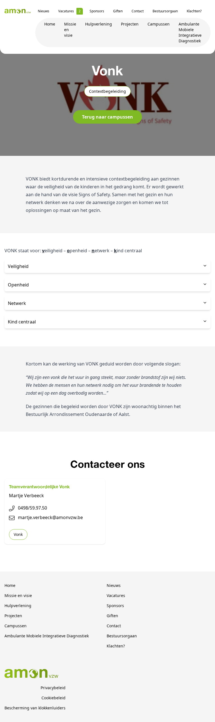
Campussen (159, 24)
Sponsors (97, 11)
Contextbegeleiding (107, 91)
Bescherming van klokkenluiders (35, 708)
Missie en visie (18, 595)
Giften (118, 11)
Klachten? (194, 11)
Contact (138, 11)
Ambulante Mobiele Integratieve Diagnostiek (190, 32)
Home (49, 24)
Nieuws (43, 11)
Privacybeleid (53, 687)
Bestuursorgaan (165, 11)
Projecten (130, 24)
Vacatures (66, 11)
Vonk (18, 534)
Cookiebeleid (53, 697)
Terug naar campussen (107, 117)
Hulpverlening (98, 24)
